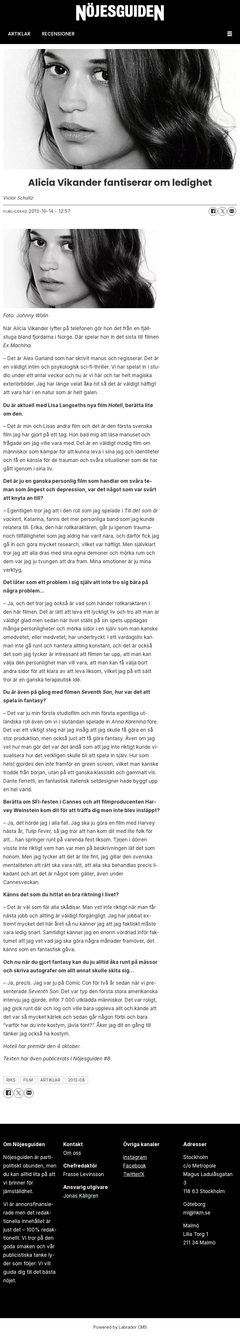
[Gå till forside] (120, 12)
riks (11, 1080)
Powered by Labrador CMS (120, 1327)
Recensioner (58, 33)
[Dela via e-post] (231, 211)
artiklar (50, 1080)
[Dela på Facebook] (213, 211)
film (28, 1080)
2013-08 (76, 1080)
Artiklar (19, 33)
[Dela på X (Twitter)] (222, 211)
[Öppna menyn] (230, 33)
